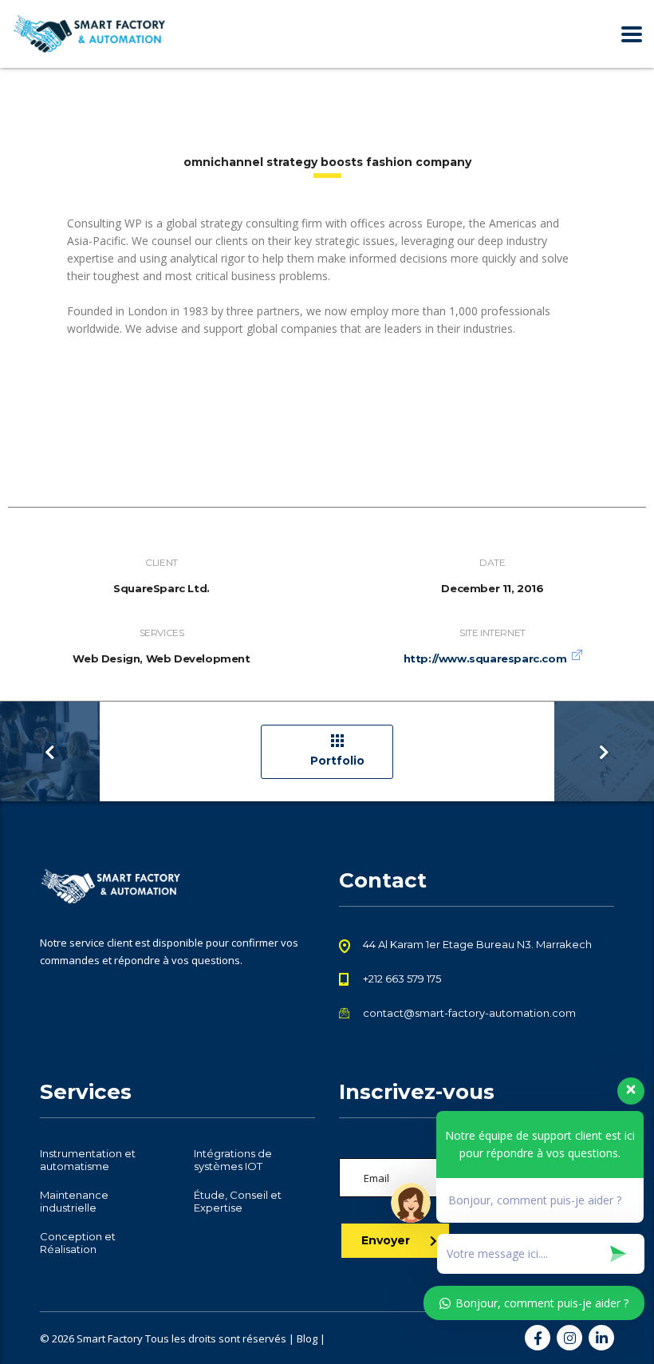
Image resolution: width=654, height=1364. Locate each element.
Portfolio (337, 760)
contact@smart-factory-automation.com (469, 1012)
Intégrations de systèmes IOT (233, 1159)
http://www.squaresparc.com (485, 658)
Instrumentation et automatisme (88, 1159)
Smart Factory (110, 1338)
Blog (307, 1338)
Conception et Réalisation (78, 1242)
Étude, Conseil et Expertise (238, 1201)
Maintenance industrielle (74, 1201)
